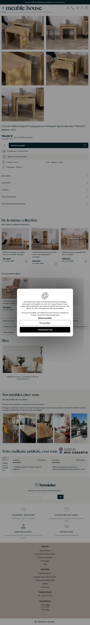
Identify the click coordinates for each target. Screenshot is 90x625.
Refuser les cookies (45, 318)
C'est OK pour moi (45, 330)
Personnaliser (45, 323)
